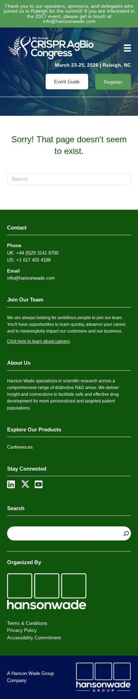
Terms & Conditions (27, 623)
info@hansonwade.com (69, 21)
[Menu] (125, 48)
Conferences (20, 447)
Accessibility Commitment (34, 637)
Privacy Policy (22, 630)
